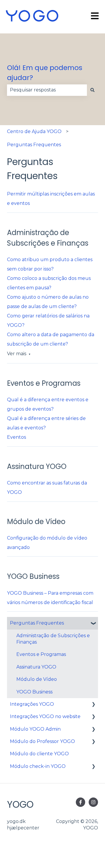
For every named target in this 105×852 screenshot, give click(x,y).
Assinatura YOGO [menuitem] (36, 667)
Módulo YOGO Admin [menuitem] (35, 729)
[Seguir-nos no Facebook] (80, 802)
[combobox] (47, 90)
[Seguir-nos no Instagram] (93, 802)
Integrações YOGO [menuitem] (32, 704)
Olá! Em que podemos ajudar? (44, 73)
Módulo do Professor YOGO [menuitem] (42, 741)
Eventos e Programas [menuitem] (41, 654)
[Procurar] (92, 90)
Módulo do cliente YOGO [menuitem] (39, 753)
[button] (93, 624)
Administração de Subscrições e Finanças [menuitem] (53, 639)
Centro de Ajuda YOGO (34, 131)
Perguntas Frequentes (34, 144)
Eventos (16, 437)
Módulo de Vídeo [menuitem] (36, 679)
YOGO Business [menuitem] (34, 692)
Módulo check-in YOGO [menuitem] (38, 766)
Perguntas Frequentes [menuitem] (37, 623)
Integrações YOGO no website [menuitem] (45, 716)
